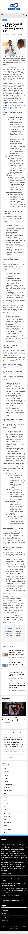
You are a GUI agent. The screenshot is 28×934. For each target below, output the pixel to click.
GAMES (6, 797)
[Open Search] (23, 15)
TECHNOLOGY (7, 816)
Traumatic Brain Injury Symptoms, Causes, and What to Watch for (16, 674)
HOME (5, 768)
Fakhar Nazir (14, 667)
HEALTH (5, 20)
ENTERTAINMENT (8, 790)
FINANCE (6, 775)
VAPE (5, 810)
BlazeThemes (13, 928)
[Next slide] (23, 698)
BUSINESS (6, 772)
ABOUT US (6, 826)
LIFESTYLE (6, 803)
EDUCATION (7, 787)
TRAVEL (6, 819)
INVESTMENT (8, 785)
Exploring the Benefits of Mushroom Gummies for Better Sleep (17, 685)
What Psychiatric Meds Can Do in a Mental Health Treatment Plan (16, 652)
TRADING (7, 781)
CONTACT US (7, 822)
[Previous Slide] (21, 698)
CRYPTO (7, 778)
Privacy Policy (7, 829)
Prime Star (6, 34)
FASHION (5, 714)
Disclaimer (6, 832)
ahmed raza (13, 657)
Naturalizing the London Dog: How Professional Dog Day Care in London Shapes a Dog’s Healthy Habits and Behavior (14, 890)
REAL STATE (7, 813)
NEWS (5, 806)
